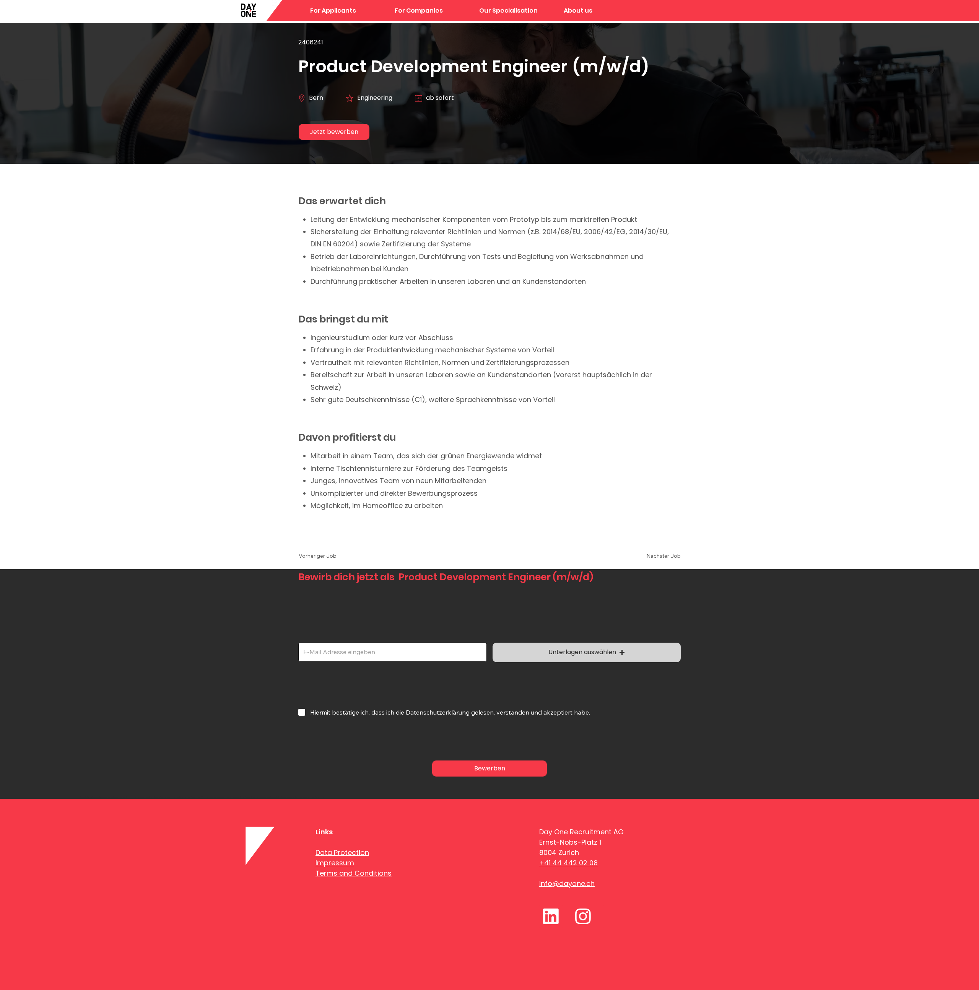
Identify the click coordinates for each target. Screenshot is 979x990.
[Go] (551, 916)
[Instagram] (583, 916)
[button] (515, 10)
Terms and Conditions (353, 873)
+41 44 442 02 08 (568, 863)
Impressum (334, 863)
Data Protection (342, 852)
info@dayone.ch (567, 883)
